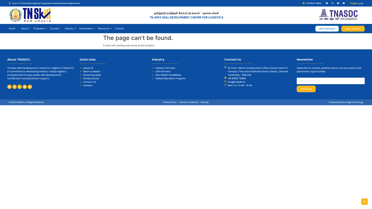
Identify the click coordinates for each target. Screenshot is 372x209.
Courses (54, 28)
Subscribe (306, 89)
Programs (39, 28)
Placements (85, 28)
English (354, 3)
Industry (69, 28)
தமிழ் (360, 3)
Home (12, 28)
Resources (103, 28)
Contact (119, 28)
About (24, 28)
